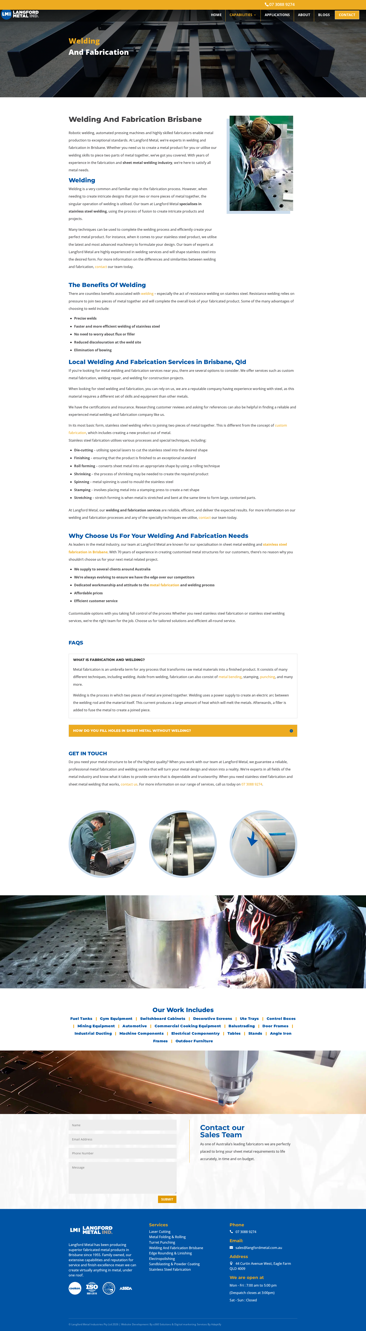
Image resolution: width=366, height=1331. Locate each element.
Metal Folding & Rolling (167, 1237)
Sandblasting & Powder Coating (174, 1264)
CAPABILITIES (241, 15)
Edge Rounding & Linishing (170, 1253)
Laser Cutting (160, 1231)
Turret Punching (162, 1242)
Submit (167, 1199)
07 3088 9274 (282, 4)
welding (147, 293)
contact (101, 266)
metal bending (230, 676)
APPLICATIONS (277, 15)
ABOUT (304, 15)
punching (267, 676)
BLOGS (324, 15)
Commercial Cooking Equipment (188, 1026)
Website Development (135, 1324)
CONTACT (347, 15)
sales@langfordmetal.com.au (259, 1247)
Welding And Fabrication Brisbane (176, 1247)
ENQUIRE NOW (106, 981)
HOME (216, 15)
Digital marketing (185, 1324)
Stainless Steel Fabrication (170, 1269)
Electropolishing (162, 1258)
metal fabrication (164, 585)
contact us (129, 784)
